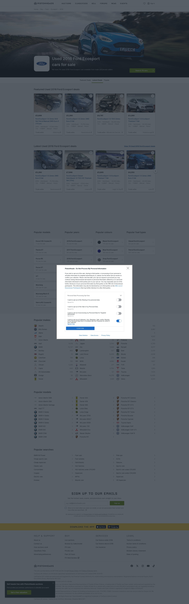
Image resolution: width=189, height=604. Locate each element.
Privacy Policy (105, 335)
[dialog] (94, 302)
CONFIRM (80, 328)
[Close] (128, 269)
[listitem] (94, 295)
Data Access (94, 335)
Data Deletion (83, 335)
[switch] (118, 300)
